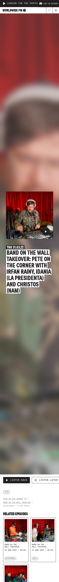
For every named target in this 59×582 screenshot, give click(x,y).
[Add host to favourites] (25, 499)
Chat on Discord (51, 4)
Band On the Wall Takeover (17, 503)
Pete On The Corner (13, 499)
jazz (6, 492)
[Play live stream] (4, 3)
